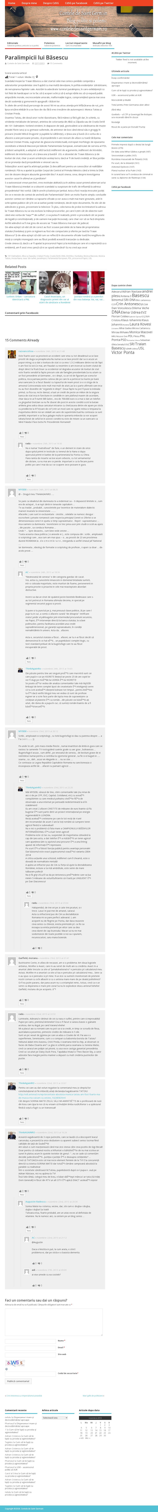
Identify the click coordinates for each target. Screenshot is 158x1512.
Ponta (116, 340)
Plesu (136, 336)
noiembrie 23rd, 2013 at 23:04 (53, 903)
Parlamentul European (57, 258)
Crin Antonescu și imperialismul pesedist (24, 1395)
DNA (63, 256)
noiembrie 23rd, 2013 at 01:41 (54, 958)
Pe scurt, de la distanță (123, 163)
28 (96, 1435)
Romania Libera (133, 340)
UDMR (128, 348)
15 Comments (56, 63)
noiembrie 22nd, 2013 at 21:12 (52, 1237)
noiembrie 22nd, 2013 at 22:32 (41, 1014)
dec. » (87, 1438)
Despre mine (29, 3)
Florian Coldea (120, 316)
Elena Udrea (131, 312)
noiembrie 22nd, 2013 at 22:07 (51, 1083)
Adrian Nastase (132, 291)
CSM (145, 304)
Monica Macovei (91, 256)
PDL (69, 258)
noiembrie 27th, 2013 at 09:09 (52, 1270)
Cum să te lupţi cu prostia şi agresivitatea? (132, 90)
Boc (138, 300)
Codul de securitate (67, 1373)
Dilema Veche (140, 308)
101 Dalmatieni (14, 256)
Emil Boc (70, 256)
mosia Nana (16, 258)
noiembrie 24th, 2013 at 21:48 (50, 351)
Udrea (135, 348)
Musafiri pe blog (102, 44)
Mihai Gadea (125, 328)
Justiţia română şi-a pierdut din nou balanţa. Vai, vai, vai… (88, 298)
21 (96, 1433)
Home (11, 3)
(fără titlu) (116, 109)
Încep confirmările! (120, 77)
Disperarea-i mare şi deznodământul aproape (19, 1418)
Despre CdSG (51, 3)
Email (61, 1347)
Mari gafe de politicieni (93, 1395)
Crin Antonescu (129, 303)
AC (26, 572)
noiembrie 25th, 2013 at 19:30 (47, 443)
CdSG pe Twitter (104, 3)
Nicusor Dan (122, 336)
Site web (62, 1354)
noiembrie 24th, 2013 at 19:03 (57, 668)
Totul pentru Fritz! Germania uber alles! (130, 104)
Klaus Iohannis (131, 320)
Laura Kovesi (140, 324)
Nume (61, 1340)
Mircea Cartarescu (141, 328)
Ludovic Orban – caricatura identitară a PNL (21, 298)
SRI (132, 344)
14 (96, 1430)
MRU (114, 336)
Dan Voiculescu (122, 308)
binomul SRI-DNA (124, 300)
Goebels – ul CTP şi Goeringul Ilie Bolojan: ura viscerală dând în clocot (132, 116)
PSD (123, 340)
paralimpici (42, 258)
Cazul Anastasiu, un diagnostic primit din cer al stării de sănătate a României (54, 299)
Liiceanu (115, 328)
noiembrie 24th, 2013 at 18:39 (45, 572)
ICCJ (143, 316)
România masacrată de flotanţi (127, 159)
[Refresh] (6, 1370)
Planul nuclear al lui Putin (124, 170)
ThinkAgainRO (33, 787)
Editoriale (23, 44)
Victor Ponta (123, 352)
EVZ (143, 312)
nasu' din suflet (29, 258)
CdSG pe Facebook (76, 3)
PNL (142, 336)
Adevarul (117, 291)
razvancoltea (26, 351)
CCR (114, 304)
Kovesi (126, 324)
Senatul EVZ (123, 344)
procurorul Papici (80, 258)
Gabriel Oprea (135, 316)
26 (86, 1435)
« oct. (81, 1438)
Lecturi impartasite (76, 44)
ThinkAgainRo (33, 668)
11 (81, 1430)
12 (86, 1430)
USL (90, 258)
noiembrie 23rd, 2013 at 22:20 (58, 787)
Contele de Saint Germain (18, 63)
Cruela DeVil (55, 256)
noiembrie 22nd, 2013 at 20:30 (63, 1201)
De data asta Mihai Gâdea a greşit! (128, 151)
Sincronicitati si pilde (121, 155)
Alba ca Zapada (29, 256)
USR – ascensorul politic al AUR (126, 95)
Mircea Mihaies (120, 332)
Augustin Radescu (35, 1201)
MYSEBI (23, 489)
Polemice (52, 44)
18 (81, 1433)
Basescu (140, 295)
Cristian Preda (43, 256)
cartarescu (146, 300)
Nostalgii (116, 122)
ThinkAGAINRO (27, 1132)
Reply (22, 437)
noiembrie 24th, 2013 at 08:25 (43, 489)
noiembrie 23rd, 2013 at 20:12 (43, 731)
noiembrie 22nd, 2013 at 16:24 (52, 1132)
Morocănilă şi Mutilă (121, 100)
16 (105, 1430)
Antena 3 (126, 296)
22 (100, 1433)
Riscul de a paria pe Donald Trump (128, 126)
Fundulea (79, 256)
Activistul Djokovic (120, 166)
